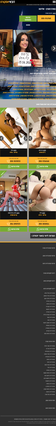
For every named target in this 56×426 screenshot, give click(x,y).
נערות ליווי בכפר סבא (40, 89)
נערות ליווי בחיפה (50, 304)
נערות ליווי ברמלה (51, 96)
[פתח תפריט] (54, 2)
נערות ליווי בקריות (50, 331)
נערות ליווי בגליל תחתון (49, 296)
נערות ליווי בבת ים (14, 83)
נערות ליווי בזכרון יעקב (49, 298)
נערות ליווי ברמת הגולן (49, 333)
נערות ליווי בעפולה (50, 325)
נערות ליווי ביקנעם (50, 309)
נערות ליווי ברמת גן (39, 96)
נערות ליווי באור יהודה (50, 83)
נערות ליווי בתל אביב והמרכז (36, 99)
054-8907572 (15, 224)
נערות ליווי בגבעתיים (50, 86)
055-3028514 (44, 224)
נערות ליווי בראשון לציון (21, 92)
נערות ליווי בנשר (51, 317)
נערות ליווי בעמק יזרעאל (49, 323)
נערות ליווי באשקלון (25, 83)
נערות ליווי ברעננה (14, 96)
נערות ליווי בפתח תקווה (49, 92)
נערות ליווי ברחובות (8, 92)
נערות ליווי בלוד (28, 89)
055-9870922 (15, 161)
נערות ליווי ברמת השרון (26, 96)
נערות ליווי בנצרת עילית (49, 315)
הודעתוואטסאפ (28, 18)
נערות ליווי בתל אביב (50, 99)
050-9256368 (44, 161)
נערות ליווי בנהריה (50, 312)
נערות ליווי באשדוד (37, 83)
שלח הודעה (44, 166)
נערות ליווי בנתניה (18, 89)
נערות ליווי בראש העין (36, 92)
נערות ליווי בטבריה (50, 306)
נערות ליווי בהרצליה (24, 86)
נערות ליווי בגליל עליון (50, 293)
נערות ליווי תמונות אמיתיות (19, 99)
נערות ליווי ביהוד (51, 89)
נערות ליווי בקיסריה (50, 328)
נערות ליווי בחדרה (50, 301)
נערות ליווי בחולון (13, 86)
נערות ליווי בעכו (51, 320)
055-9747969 (46, 18)
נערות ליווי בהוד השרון (37, 86)
